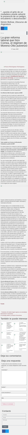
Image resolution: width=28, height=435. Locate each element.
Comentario (4, 369)
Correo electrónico (6, 392)
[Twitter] (5, 28)
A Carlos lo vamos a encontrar (9, 333)
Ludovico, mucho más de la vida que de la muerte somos (10, 346)
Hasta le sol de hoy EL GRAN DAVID (22, 345)
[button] (5, 309)
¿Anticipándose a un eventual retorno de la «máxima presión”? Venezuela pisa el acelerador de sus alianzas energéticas (22, 336)
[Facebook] (2, 28)
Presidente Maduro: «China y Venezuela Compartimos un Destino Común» (10, 325)
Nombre (3, 387)
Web (2, 398)
